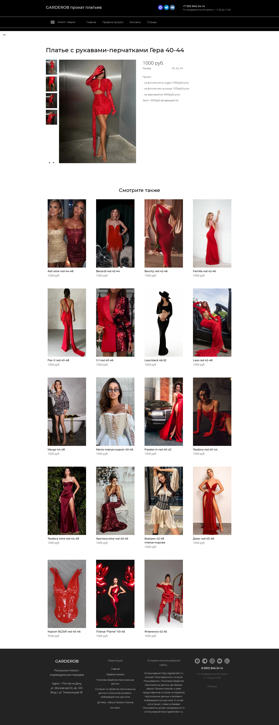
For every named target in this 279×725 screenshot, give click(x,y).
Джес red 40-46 (203, 538)
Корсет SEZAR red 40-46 (64, 631)
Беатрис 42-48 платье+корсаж (155, 540)
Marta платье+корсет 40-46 (114, 449)
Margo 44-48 (56, 449)
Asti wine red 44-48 (60, 271)
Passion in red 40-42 (158, 449)
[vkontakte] (172, 7)
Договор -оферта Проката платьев (115, 702)
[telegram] (166, 7)
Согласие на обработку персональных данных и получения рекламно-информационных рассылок (115, 692)
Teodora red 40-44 (205, 449)
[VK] (219, 661)
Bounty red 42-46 (156, 271)
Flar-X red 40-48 (58, 360)
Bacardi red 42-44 (108, 271)
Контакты (135, 22)
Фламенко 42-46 (156, 631)
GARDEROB (67, 661)
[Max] (197, 661)
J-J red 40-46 (104, 360)
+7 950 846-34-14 (194, 6)
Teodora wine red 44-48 (63, 538)
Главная (91, 22)
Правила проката (113, 22)
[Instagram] (212, 661)
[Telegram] (204, 661)
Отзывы (152, 22)
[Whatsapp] (227, 661)
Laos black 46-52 (155, 360)
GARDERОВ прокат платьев (74, 7)
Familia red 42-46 (204, 271)
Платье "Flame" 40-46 (110, 631)
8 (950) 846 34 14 (212, 668)
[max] (160, 7)
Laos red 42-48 (202, 360)
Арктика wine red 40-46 (112, 538)
